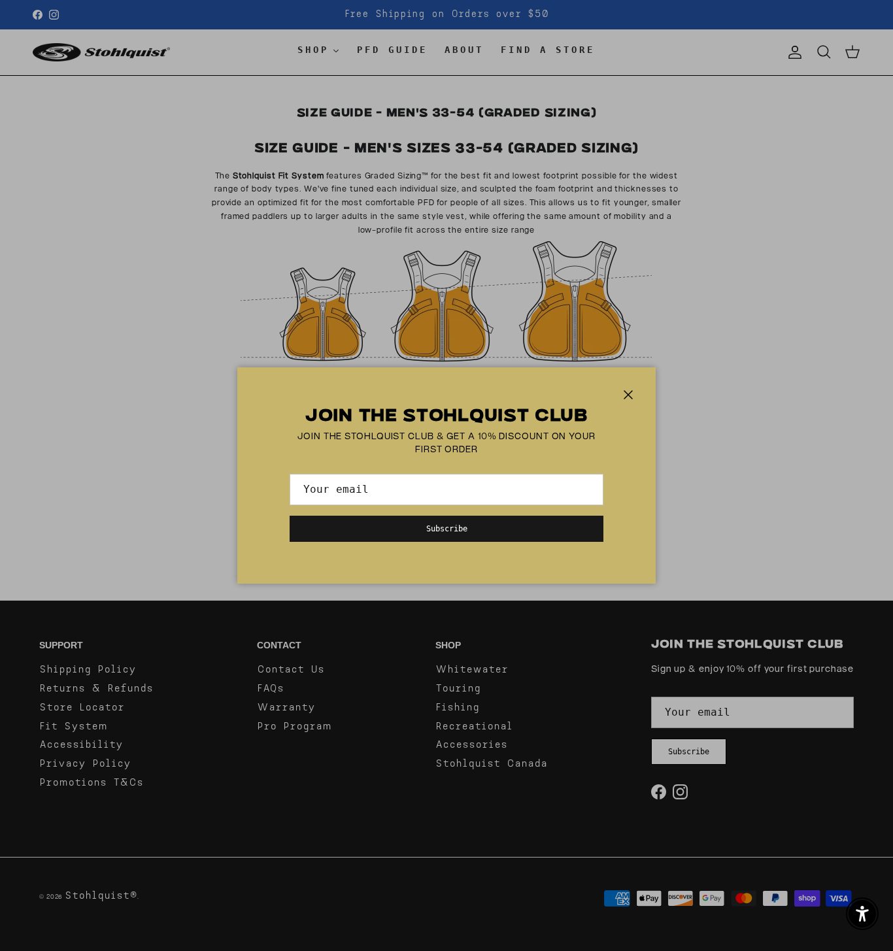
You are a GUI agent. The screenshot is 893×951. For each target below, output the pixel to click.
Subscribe (446, 528)
